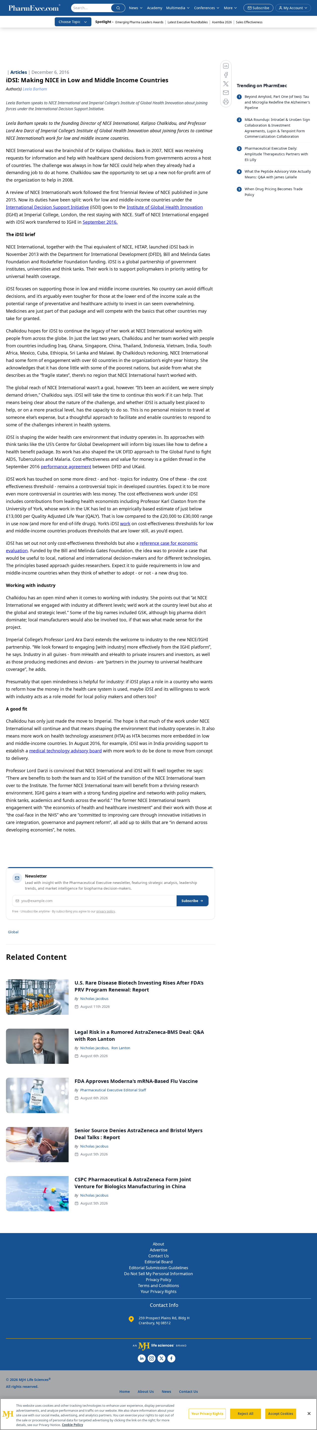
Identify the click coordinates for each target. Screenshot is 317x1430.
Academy (154, 7)
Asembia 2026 (222, 22)
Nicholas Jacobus (94, 998)
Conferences (204, 7)
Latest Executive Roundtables (188, 22)
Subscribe (190, 900)
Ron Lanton (120, 1047)
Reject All (245, 1413)
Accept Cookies (280, 1413)
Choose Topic (69, 21)
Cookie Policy (72, 1425)
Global (13, 932)
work (125, 523)
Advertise (158, 1250)
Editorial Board (159, 1262)
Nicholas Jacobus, (94, 1047)
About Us (146, 1391)
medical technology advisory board (65, 751)
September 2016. (100, 222)
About (158, 1244)
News (133, 7)
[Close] (309, 1413)
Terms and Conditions (158, 1285)
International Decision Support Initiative (47, 207)
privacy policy (105, 911)
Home (124, 1391)
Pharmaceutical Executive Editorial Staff (113, 1090)
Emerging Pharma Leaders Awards (139, 22)
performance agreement (66, 466)
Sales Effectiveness (249, 22)
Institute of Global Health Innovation (165, 207)
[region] (158, 1414)
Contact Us (158, 1256)
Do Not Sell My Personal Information (158, 1273)
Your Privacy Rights (159, 1291)
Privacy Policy (158, 1279)
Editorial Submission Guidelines (158, 1267)
